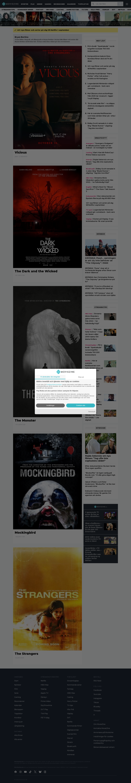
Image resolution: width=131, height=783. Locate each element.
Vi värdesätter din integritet (50, 377)
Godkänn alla (80, 405)
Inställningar (50, 405)
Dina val (81, 377)
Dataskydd (91, 411)
